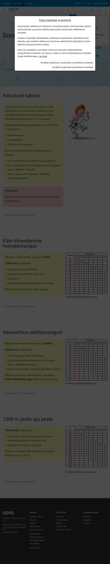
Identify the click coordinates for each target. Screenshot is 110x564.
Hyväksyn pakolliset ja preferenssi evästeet (72, 67)
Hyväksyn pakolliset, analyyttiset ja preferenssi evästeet (66, 62)
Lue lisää (42, 56)
